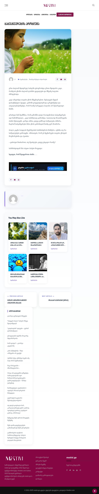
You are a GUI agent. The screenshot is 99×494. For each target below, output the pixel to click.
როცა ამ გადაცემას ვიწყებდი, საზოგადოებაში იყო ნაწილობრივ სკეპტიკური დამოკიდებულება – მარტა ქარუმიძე (18, 378)
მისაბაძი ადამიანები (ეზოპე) (58, 300)
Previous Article (16, 296)
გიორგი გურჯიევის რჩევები (17, 316)
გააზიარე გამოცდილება (65, 14)
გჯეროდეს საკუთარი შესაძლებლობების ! (37, 244)
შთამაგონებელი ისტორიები (38, 79)
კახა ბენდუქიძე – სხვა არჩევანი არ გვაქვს (15, 352)
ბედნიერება (44, 14)
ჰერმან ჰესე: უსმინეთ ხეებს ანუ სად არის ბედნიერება (16, 244)
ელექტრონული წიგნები (44, 468)
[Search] (93, 5)
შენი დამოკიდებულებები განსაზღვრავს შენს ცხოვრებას (17, 275)
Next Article (47, 296)
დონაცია (39, 479)
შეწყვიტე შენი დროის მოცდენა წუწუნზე (18, 419)
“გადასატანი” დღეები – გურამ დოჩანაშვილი (18, 330)
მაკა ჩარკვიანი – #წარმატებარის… (13, 367)
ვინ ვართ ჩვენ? (41, 461)
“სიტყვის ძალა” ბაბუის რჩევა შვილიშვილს (17, 322)
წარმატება (37, 14)
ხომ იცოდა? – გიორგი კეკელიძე (15, 344)
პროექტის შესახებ (42, 457)
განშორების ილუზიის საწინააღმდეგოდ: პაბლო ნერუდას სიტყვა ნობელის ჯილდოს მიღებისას (16, 436)
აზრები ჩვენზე (41, 464)
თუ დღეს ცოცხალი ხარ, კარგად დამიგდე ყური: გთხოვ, (57, 244)
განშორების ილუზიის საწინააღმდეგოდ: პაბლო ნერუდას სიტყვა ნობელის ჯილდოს (38, 275)
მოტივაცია (29, 14)
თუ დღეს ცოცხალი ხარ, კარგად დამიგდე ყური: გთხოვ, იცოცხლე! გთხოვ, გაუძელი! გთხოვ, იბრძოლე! (18, 409)
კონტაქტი (39, 471)
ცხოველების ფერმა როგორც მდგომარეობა (17, 337)
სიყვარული (53, 14)
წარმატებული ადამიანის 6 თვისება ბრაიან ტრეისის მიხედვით (16, 390)
